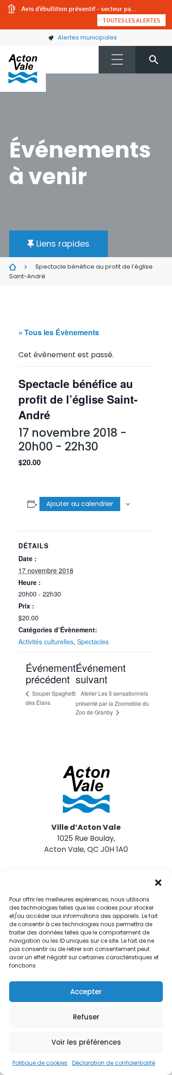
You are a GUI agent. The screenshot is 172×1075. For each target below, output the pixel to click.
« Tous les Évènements (58, 332)
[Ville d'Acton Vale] (23, 69)
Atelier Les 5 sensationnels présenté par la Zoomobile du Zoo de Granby (112, 702)
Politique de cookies (39, 1063)
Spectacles (93, 641)
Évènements (12, 267)
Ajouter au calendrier (79, 503)
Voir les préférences (86, 1042)
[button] (158, 881)
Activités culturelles (45, 641)
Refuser (86, 1017)
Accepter (86, 991)
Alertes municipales (87, 37)
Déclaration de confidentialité (113, 1063)
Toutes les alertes (131, 20)
